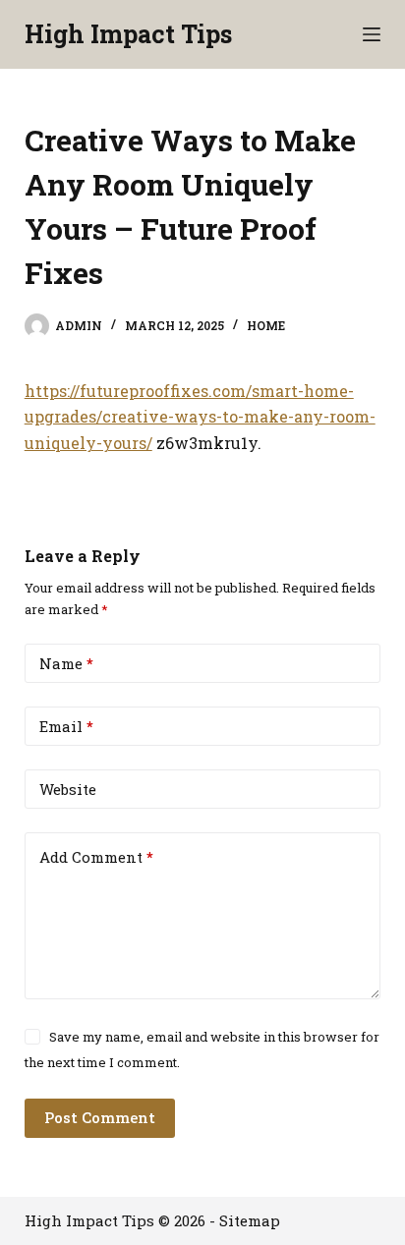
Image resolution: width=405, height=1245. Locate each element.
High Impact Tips (128, 34)
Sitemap (249, 1220)
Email (66, 726)
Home (266, 325)
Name (66, 663)
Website (67, 789)
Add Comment (96, 857)
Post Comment (99, 1117)
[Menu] (371, 34)
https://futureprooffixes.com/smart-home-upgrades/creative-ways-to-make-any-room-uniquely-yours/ (200, 416)
